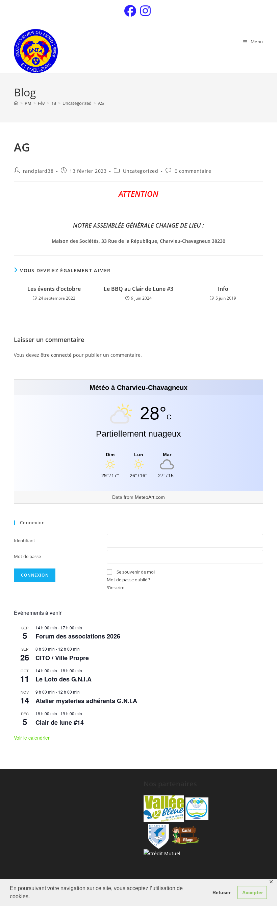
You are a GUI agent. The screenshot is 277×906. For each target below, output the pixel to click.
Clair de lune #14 (59, 722)
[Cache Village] (185, 834)
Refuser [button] (221, 892)
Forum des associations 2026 (77, 636)
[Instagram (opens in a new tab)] (145, 11)
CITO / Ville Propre (62, 657)
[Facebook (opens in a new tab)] (131, 11)
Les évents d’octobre (54, 289)
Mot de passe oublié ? (128, 580)
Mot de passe (27, 556)
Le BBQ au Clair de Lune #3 (138, 289)
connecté (61, 355)
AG (101, 103)
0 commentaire (193, 171)
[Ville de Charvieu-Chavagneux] (157, 834)
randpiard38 (38, 171)
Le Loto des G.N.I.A (63, 679)
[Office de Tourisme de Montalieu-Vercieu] (164, 808)
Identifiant (24, 540)
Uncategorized (140, 171)
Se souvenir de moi (136, 572)
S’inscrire (115, 587)
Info (223, 289)
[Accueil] (16, 103)
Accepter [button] (252, 892)
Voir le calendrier (32, 737)
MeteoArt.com (150, 497)
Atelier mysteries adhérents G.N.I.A (86, 700)
